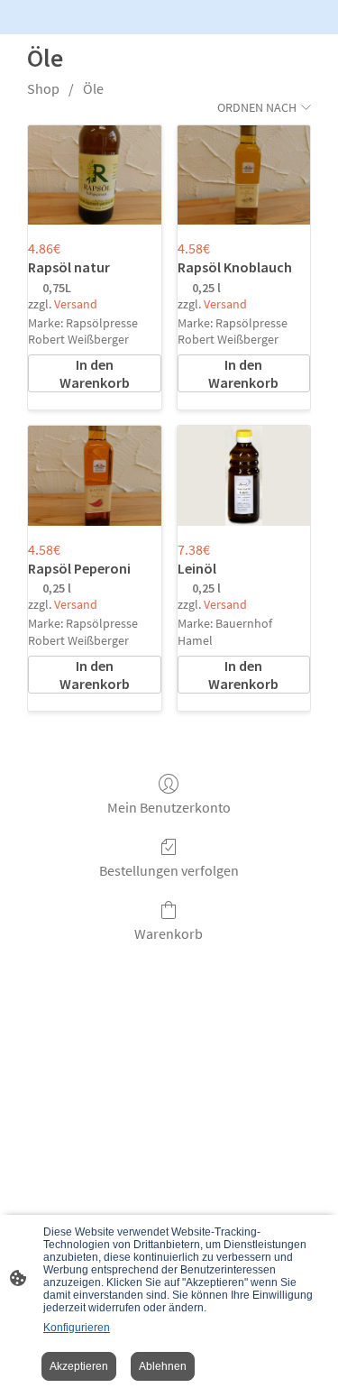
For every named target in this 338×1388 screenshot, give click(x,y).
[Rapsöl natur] (94, 175)
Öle (93, 88)
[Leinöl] (244, 476)
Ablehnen (163, 1366)
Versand (75, 304)
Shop (43, 88)
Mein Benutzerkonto (169, 807)
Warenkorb (168, 933)
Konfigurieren (76, 1327)
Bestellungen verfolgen (169, 870)
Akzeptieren (79, 1366)
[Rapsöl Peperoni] (94, 476)
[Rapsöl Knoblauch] (244, 175)
